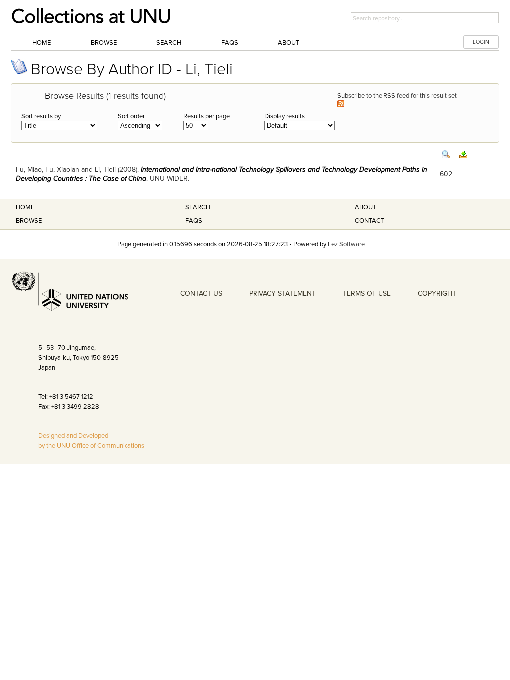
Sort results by (41, 116)
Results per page (206, 116)
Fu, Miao (29, 169)
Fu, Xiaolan (62, 169)
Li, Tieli (105, 169)
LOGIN (481, 42)
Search (168, 43)
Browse (104, 43)
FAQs (229, 43)
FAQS (193, 221)
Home (41, 43)
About (288, 43)
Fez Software (346, 244)
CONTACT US (201, 293)
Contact (369, 221)
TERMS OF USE (367, 293)
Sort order (131, 116)
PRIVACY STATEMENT (282, 293)
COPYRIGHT (437, 293)
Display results (284, 116)
